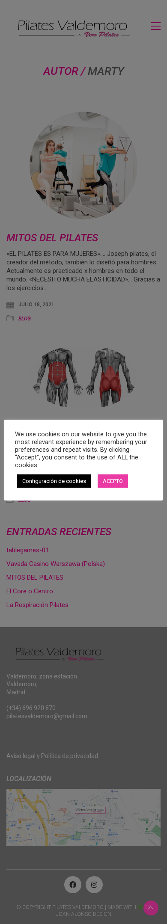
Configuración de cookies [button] (54, 481)
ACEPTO (113, 481)
